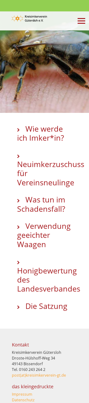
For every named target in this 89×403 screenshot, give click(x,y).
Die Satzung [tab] (45, 306)
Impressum (22, 394)
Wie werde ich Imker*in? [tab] (40, 133)
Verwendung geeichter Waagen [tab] (44, 235)
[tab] (44, 322)
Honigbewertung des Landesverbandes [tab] (47, 279)
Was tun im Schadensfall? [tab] (41, 204)
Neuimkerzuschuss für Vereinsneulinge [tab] (47, 173)
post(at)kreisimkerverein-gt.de (39, 375)
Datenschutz (23, 400)
